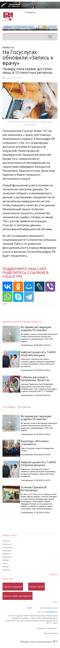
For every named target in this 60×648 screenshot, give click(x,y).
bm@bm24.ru (52, 612)
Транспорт (6, 551)
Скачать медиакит (12, 586)
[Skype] (18, 297)
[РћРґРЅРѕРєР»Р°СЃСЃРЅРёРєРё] (18, 287)
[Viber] (50, 287)
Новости (6, 541)
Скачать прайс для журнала (17, 595)
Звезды (5, 560)
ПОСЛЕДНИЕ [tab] (9, 407)
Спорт (5, 563)
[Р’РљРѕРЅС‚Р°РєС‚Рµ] (7, 287)
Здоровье (6, 554)
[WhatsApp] (7, 297)
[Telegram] (29, 297)
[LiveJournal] (39, 287)
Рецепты (6, 570)
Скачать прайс (36, 586)
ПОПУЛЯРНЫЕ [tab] (24, 407)
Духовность (7, 557)
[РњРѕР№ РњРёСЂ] (29, 287)
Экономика (7, 547)
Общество (6, 544)
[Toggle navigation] (50, 36)
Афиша (5, 566)
